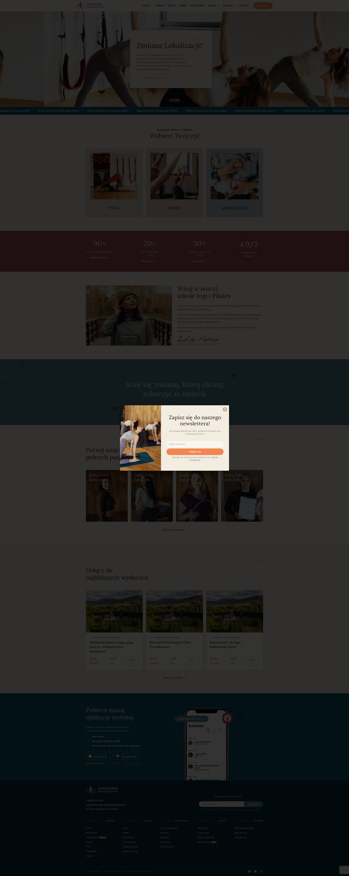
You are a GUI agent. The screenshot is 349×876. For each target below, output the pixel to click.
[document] (174, 438)
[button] (225, 409)
